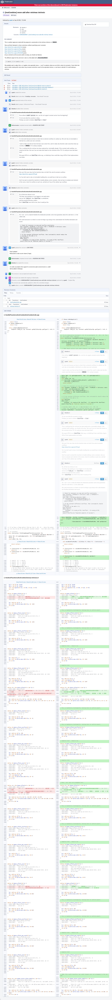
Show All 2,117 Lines (31, 573)
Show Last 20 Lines (41, 573)
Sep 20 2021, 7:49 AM (75, 208)
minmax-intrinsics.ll (15, 306)
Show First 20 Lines (21, 319)
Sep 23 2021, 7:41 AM (72, 263)
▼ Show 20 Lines (41, 319)
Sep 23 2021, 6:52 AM (72, 247)
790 (13, 117)
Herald (13, 96)
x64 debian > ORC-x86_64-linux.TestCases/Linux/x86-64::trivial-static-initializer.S (32, 87)
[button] (102, 351)
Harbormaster (15, 125)
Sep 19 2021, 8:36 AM (75, 129)
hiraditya (27, 96)
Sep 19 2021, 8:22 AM (75, 125)
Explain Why (71, 280)
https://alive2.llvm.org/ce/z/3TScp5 (28, 174)
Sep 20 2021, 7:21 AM (75, 163)
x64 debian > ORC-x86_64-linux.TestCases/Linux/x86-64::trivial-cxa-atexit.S (31, 85)
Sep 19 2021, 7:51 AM (75, 92)
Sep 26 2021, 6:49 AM (75, 277)
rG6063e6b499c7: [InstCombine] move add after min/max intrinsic (36, 34)
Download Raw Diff (91, 24)
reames (23, 32)
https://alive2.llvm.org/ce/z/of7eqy (13, 49)
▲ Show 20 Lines (21, 541)
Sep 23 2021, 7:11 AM (75, 258)
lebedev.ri (24, 27)
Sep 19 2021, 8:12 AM (75, 108)
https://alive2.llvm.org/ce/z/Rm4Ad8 (14, 53)
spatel (11, 20)
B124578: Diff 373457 (38, 125)
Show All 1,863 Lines (31, 582)
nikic (23, 29)
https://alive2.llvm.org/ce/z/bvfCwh (13, 47)
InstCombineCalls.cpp (15, 302)
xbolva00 (24, 31)
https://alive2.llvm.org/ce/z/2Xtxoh (13, 51)
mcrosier (33, 96)
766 (13, 115)
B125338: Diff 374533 (38, 258)
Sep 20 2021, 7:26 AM (75, 187)
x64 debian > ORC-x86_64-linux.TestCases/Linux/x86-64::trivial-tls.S (29, 89)
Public (14, 15)
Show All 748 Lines (31, 319)
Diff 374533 (30, 247)
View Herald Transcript (42, 96)
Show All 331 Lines (31, 541)
